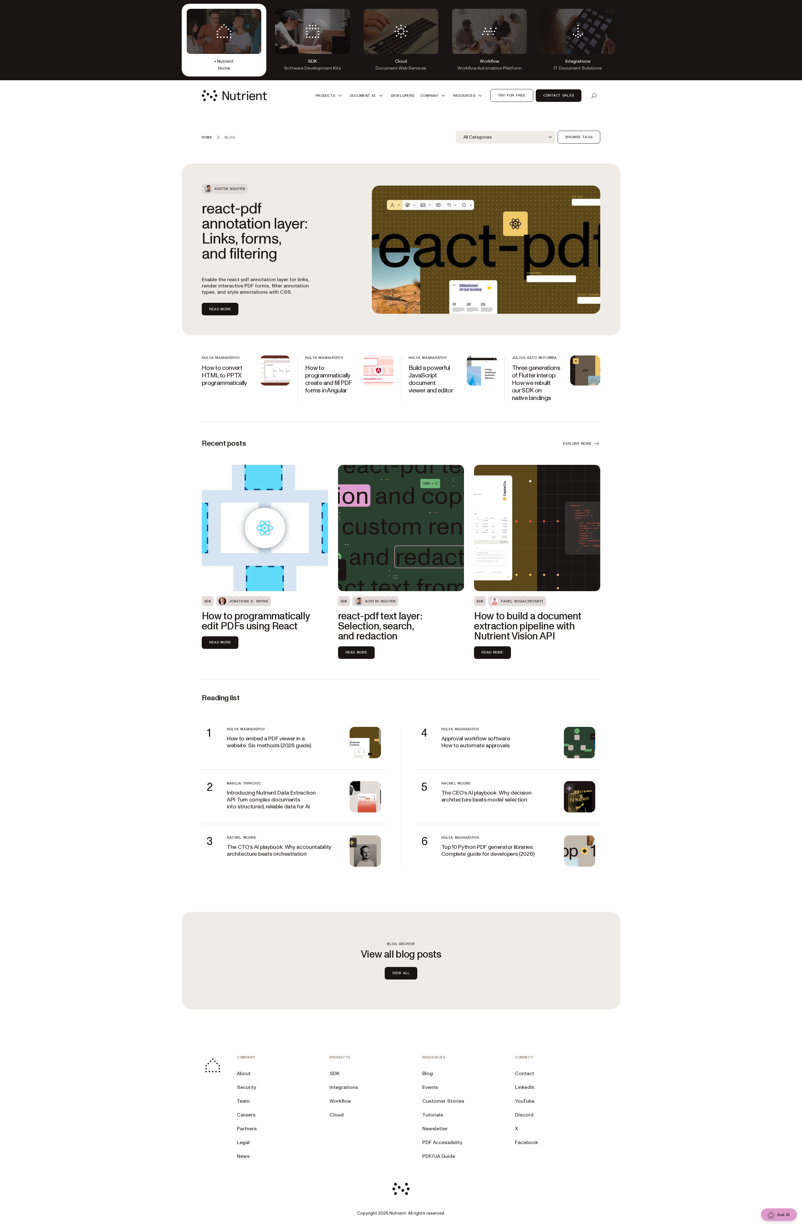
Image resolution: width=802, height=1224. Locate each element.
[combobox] (505, 137)
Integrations (344, 1087)
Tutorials (432, 1114)
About (244, 1073)
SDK (335, 1073)
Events (430, 1087)
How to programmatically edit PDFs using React (256, 621)
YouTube (524, 1101)
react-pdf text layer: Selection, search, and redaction (380, 626)
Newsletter (435, 1128)
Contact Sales (558, 95)
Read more (220, 309)
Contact (524, 1073)
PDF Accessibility (442, 1142)
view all (401, 973)
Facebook (526, 1142)
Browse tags (578, 137)
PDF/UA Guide (438, 1156)
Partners (247, 1128)
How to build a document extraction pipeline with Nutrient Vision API (527, 626)
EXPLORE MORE (577, 443)
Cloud (337, 1114)
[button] (329, 95)
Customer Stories (443, 1101)
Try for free (511, 95)
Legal (243, 1142)
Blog (427, 1073)
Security (246, 1087)
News (243, 1156)
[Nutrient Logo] (234, 95)
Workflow (340, 1101)
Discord (524, 1114)
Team (243, 1101)
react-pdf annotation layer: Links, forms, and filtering (254, 231)
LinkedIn (524, 1087)
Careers (246, 1114)
